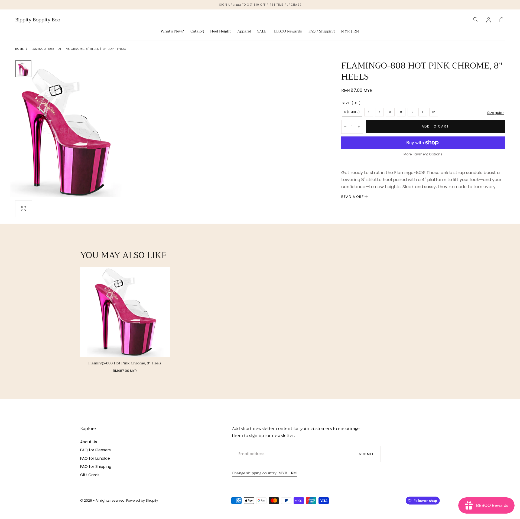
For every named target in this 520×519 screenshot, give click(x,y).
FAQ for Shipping (95, 466)
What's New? (172, 31)
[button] (475, 20)
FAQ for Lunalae (95, 458)
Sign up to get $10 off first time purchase (260, 5)
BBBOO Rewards (288, 31)
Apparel (244, 31)
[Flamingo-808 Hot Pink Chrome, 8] (125, 312)
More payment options (423, 154)
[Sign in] (488, 20)
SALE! (262, 31)
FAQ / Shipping (321, 31)
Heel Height (220, 31)
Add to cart (435, 126)
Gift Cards (89, 475)
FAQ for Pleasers (95, 450)
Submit (366, 454)
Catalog (197, 31)
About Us (88, 442)
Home (19, 49)
